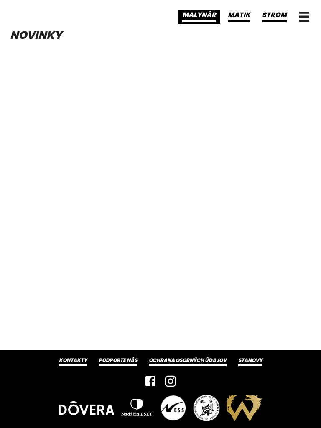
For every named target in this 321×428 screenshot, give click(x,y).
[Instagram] (170, 381)
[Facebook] (150, 381)
